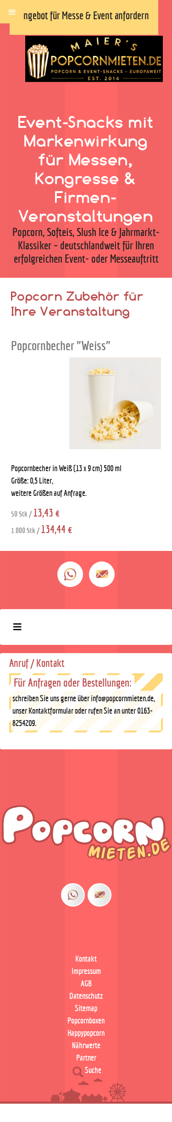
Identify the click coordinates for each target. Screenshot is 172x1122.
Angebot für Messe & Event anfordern (84, 15)
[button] (139, 1095)
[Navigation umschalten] (17, 627)
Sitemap (86, 1008)
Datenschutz (86, 996)
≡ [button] (12, 11)
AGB (86, 983)
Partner (86, 1057)
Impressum (86, 971)
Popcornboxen (86, 1020)
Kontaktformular (50, 710)
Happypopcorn (86, 1033)
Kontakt (86, 958)
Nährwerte (86, 1045)
